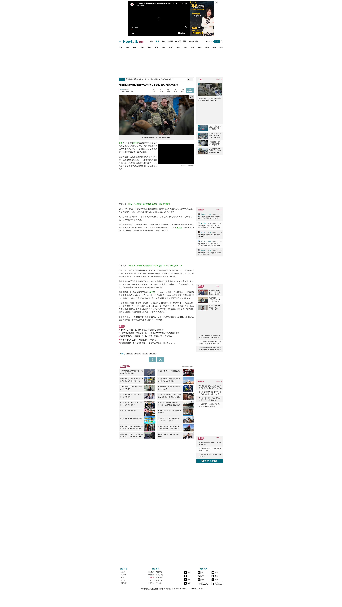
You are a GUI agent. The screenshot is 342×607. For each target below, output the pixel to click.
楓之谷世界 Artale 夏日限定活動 (169, 371)
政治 (120, 47)
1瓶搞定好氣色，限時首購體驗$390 (168, 435)
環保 (199, 47)
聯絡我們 (151, 575)
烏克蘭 (136, 143)
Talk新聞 (177, 41)
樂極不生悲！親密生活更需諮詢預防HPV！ (169, 412)
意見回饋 (151, 580)
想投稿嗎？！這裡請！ (210, 461)
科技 (185, 47)
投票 (122, 577)
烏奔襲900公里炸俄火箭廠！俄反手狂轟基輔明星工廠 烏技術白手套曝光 (169, 428)
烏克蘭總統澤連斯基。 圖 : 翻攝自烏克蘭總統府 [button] (156, 137)
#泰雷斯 (152, 354)
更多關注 (203, 569)
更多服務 (155, 569)
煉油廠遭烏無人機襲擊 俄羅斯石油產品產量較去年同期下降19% (131, 380)
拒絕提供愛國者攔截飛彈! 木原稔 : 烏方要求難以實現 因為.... (169, 380)
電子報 (123, 580)
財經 (135, 47)
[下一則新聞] (191, 79)
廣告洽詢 (159, 583)
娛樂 (163, 47)
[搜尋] (222, 41)
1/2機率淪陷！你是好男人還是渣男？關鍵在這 (169, 388)
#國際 (122, 354)
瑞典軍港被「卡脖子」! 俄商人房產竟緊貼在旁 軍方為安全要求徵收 (132, 435)
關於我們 (151, 572)
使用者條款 (159, 575)
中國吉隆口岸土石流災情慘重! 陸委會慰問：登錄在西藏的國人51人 (155, 266)
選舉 (214, 47)
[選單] (120, 41)
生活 (156, 47)
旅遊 (192, 47)
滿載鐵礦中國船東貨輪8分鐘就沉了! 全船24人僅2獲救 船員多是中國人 (169, 404)
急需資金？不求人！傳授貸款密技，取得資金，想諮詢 (168, 419)
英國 (121, 143)
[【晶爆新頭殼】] (202, 18)
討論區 (170, 41)
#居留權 (137, 354)
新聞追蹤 (124, 583)
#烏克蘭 (129, 354)
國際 (127, 47)
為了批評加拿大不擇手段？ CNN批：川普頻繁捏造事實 (131, 404)
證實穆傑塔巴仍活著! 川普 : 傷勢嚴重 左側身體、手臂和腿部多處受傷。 (170, 396)
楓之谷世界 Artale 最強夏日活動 (131, 418)
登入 (216, 41)
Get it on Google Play (203, 583)
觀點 (163, 41)
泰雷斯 (152, 292)
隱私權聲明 (159, 577)
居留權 (179, 228)
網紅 (171, 47)
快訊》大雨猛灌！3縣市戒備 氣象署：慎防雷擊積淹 (149, 204)
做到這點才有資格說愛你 (128, 410)
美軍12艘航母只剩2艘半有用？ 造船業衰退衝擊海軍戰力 (131, 372)
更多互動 (123, 569)
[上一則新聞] (188, 79)
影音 (221, 47)
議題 (184, 41)
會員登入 (151, 583)
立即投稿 (151, 577)
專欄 (207, 47)
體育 (178, 47)
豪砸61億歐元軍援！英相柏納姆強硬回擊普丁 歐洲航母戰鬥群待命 (131, 427)
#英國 (145, 354)
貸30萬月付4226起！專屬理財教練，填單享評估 (131, 388)
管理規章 (159, 580)
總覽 (151, 41)
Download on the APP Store (217, 583)
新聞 (157, 41)
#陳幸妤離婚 (193, 41)
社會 (142, 47)
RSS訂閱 (159, 572)
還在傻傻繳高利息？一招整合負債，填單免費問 (130, 396)
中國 (149, 47)
